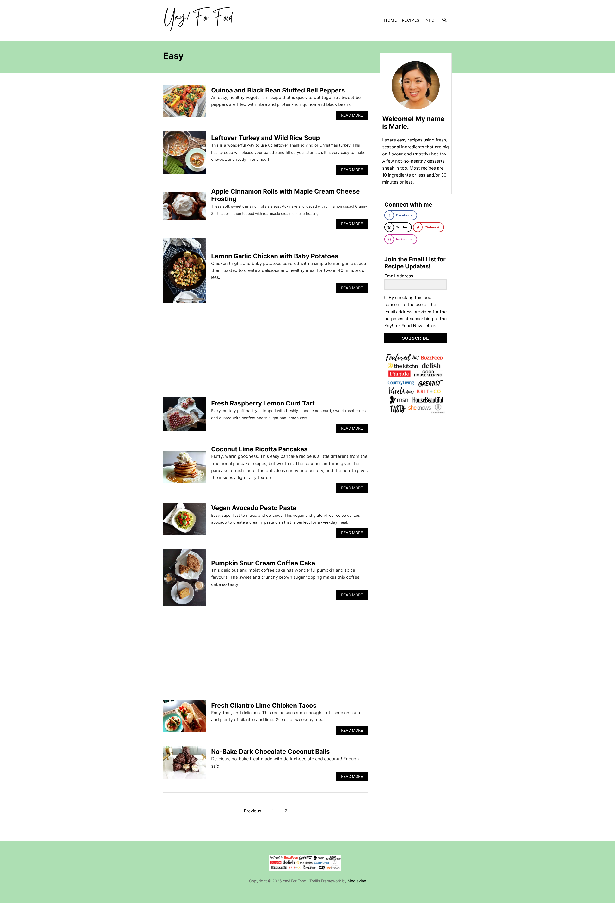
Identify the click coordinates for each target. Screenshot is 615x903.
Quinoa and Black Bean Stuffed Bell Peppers (278, 90)
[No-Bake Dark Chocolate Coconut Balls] (184, 764)
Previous (252, 810)
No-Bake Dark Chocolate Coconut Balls (270, 751)
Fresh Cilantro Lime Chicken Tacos (264, 705)
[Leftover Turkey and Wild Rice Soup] (184, 154)
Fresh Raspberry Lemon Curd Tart (263, 403)
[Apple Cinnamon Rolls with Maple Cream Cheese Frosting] (184, 208)
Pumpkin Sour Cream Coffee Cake (263, 563)
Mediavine (357, 881)
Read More (353, 116)
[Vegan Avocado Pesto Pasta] (184, 521)
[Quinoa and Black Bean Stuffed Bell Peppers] (184, 103)
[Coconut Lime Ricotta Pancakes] (184, 469)
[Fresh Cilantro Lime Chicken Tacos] (184, 718)
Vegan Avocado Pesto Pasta (253, 507)
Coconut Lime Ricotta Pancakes (259, 449)
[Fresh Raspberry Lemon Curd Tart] (184, 416)
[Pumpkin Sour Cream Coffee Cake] (184, 579)
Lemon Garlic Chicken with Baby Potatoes (274, 256)
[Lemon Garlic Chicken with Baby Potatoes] (184, 272)
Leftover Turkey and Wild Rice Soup (265, 137)
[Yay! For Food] (206, 20)
